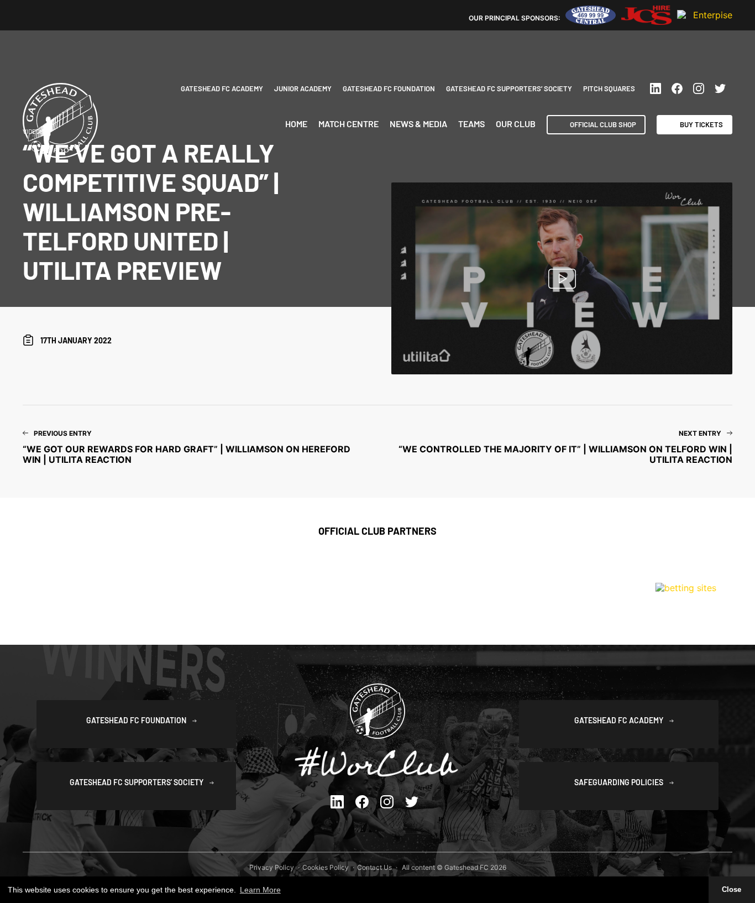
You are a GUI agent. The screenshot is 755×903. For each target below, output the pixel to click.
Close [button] (731, 890)
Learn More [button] (260, 889)
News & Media (418, 124)
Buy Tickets (701, 124)
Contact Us (374, 867)
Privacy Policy (271, 867)
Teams (471, 124)
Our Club (516, 124)
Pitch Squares (609, 88)
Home (296, 124)
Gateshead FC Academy (222, 88)
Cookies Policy (325, 867)
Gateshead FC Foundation (389, 88)
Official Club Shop (603, 124)
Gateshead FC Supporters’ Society (509, 88)
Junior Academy (303, 88)
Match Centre (348, 124)
